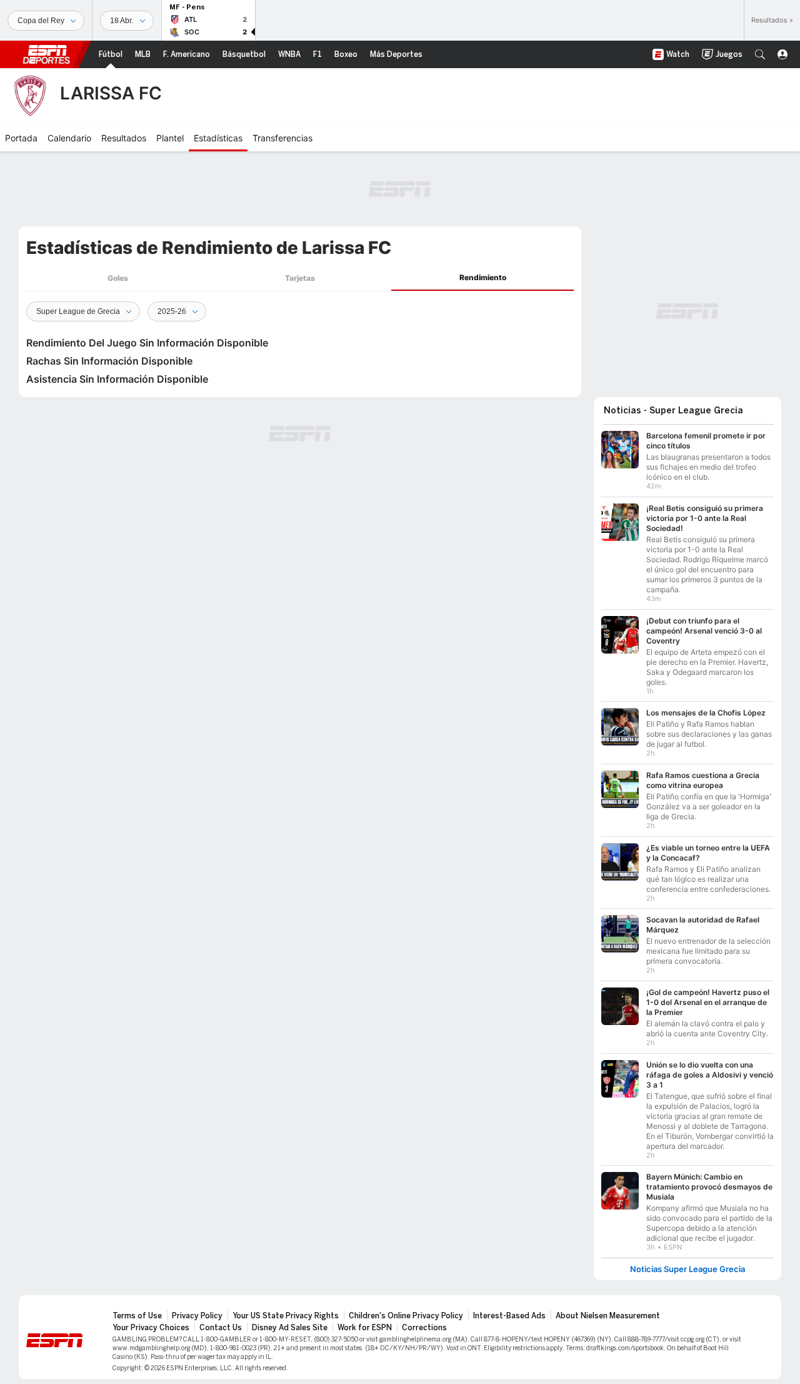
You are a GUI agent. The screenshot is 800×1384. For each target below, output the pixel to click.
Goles (118, 278)
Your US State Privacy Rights (285, 1315)
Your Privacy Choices (150, 1327)
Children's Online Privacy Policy (406, 1315)
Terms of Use (137, 1315)
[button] (760, 54)
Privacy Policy (197, 1315)
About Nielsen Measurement (608, 1315)
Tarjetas (300, 278)
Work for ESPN (365, 1327)
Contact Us (220, 1327)
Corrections (424, 1327)
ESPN (46, 54)
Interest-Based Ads (509, 1315)
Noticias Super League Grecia (687, 1269)
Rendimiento (482, 277)
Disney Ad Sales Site (290, 1327)
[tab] (117, 278)
